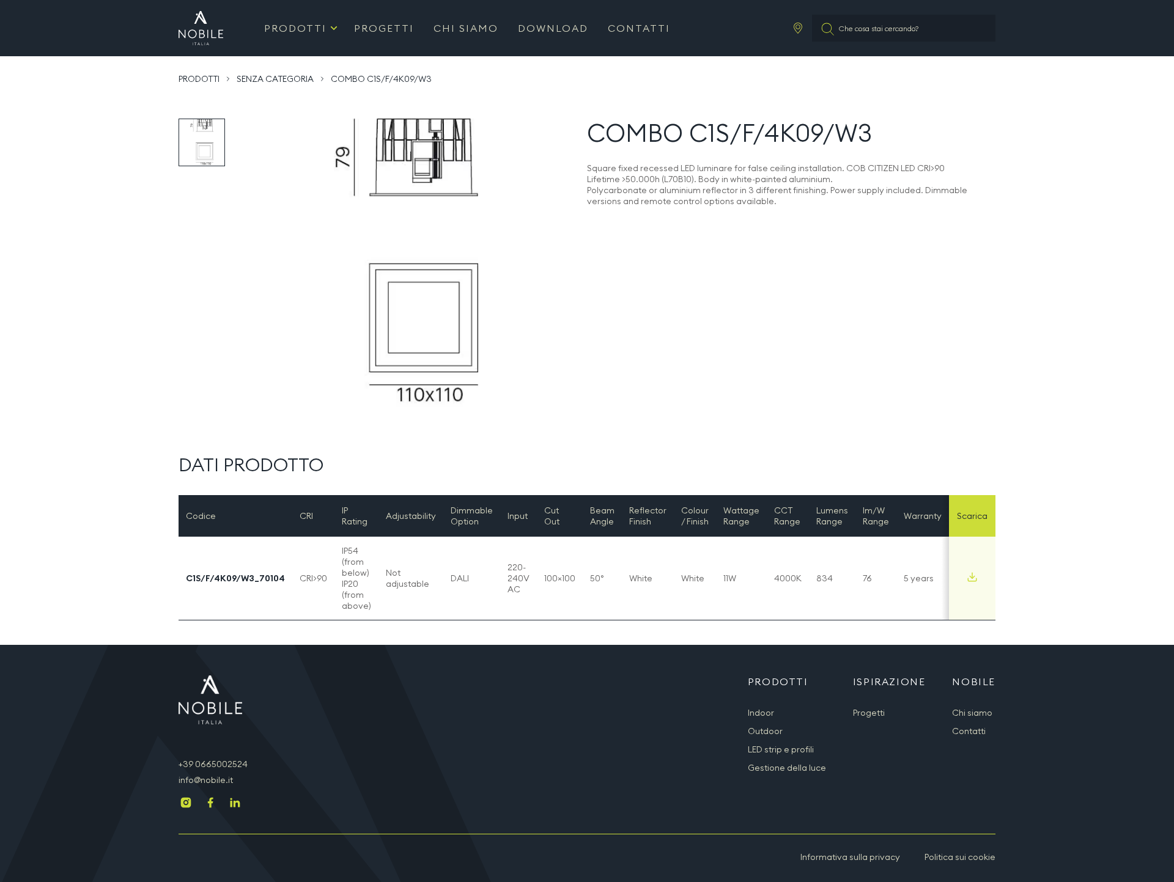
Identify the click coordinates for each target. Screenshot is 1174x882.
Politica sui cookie (960, 856)
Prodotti (295, 28)
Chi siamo (466, 28)
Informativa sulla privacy (850, 856)
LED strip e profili (781, 749)
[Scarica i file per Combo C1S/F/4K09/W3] (972, 576)
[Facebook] (210, 803)
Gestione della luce (787, 767)
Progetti (384, 28)
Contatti (639, 28)
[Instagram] (186, 803)
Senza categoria (275, 78)
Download (553, 28)
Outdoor (765, 731)
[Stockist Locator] (798, 28)
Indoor (761, 712)
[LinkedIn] (234, 803)
